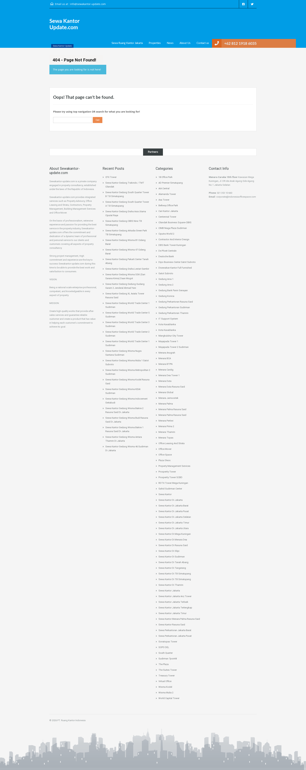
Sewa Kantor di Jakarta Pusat (173, 511)
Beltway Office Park (168, 205)
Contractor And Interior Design (173, 239)
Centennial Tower (167, 216)
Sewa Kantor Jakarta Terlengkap (175, 607)
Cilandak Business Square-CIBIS (174, 222)
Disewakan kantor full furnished (175, 267)
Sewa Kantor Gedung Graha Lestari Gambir (127, 268)
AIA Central (163, 188)
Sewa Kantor (165, 494)
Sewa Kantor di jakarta (170, 500)
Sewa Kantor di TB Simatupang (174, 573)
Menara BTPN (165, 364)
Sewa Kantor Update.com (64, 24)
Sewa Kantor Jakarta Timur (172, 613)
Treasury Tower (166, 675)
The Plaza (163, 664)
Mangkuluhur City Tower (170, 335)
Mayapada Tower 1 (168, 341)
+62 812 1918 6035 (240, 43)
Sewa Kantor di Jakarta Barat (173, 505)
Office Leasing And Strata (171, 443)
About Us (185, 43)
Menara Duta (164, 381)
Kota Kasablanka (167, 324)
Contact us (203, 43)
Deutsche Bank (166, 256)
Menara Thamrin (166, 432)
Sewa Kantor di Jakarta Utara (173, 528)
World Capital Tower (168, 698)
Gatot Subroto (165, 273)
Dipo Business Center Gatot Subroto (177, 262)
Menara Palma (165, 403)
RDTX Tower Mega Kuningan (173, 483)
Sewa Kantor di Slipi (168, 551)
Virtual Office (164, 681)
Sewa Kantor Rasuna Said (171, 624)
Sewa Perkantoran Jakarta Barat (174, 630)
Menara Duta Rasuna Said (171, 386)
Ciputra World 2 (166, 233)
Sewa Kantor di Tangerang (172, 568)
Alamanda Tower (167, 194)
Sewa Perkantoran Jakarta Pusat (175, 636)
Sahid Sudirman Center (170, 488)
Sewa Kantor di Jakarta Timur (173, 522)
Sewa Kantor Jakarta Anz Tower (174, 596)
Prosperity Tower (167, 471)
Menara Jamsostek (168, 398)
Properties (155, 43)
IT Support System (168, 318)
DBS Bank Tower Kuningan (172, 245)
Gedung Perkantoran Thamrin (173, 313)
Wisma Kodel (165, 687)
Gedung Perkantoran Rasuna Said (175, 301)
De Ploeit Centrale (167, 250)
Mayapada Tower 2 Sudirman (173, 347)
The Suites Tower (167, 670)
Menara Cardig (165, 369)
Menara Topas (165, 437)
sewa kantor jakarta (169, 590)
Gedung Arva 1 (165, 279)
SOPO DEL (163, 647)
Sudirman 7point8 (167, 658)
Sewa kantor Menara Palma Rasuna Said (179, 619)
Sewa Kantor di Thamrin (170, 585)
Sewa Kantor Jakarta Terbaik (173, 602)
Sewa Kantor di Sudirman (171, 556)
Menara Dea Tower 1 (169, 375)
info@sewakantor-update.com (88, 4)
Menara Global (165, 392)
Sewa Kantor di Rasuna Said (173, 545)
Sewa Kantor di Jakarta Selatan (174, 517)
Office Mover (164, 449)
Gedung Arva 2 (165, 284)
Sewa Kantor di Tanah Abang (173, 562)
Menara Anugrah (166, 352)
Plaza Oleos (164, 460)
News (170, 43)
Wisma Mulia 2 (165, 692)
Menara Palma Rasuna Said (172, 409)
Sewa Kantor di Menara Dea (172, 539)
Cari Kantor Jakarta (168, 211)
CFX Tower (111, 177)
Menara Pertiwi (165, 420)
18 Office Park (165, 177)
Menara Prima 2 (166, 426)
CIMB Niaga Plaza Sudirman (172, 228)
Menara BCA (164, 358)
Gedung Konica (166, 296)
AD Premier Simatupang (170, 182)
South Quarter (165, 653)
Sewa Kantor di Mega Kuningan (174, 534)
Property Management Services (174, 466)
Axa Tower (163, 199)
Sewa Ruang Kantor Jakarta (127, 43)
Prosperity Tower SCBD (170, 477)
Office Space (165, 454)
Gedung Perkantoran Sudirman (174, 307)
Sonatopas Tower (167, 641)
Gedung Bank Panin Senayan (173, 290)
